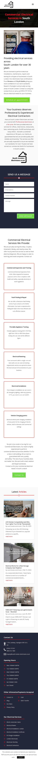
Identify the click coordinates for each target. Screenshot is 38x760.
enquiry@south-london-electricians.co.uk (18, 654)
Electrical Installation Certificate (15, 732)
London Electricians (12, 739)
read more (9, 536)
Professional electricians (24, 122)
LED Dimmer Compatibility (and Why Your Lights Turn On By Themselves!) (18, 523)
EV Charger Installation (13, 735)
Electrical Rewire (11, 725)
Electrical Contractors (13, 745)
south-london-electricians (14, 526)
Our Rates (9, 704)
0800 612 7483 (11, 651)
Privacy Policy (10, 707)
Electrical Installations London (15, 729)
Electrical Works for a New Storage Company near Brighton (17, 567)
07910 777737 (11, 648)
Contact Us (19, 475)
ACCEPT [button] (21, 757)
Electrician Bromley (12, 742)
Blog (8, 700)
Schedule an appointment (17, 100)
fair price (10, 124)
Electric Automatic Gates (14, 722)
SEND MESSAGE (25, 216)
